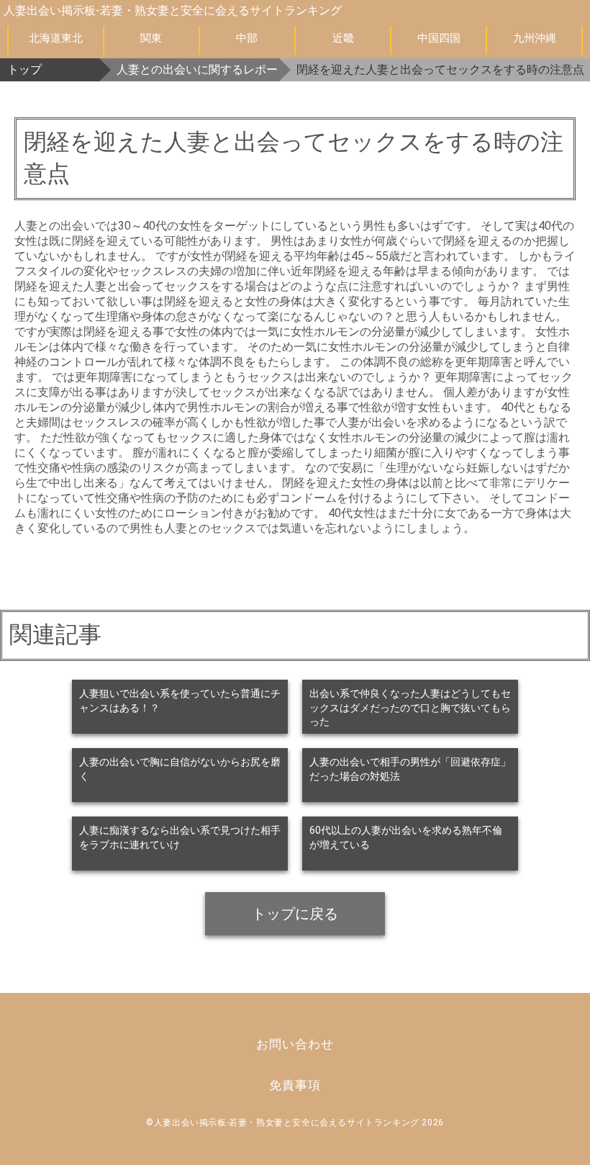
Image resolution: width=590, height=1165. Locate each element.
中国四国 (438, 38)
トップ (24, 69)
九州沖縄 (534, 38)
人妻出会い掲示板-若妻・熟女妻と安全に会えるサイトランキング (173, 10)
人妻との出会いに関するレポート (198, 69)
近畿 (343, 38)
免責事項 (294, 1085)
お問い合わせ (294, 1044)
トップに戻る (295, 913)
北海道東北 (56, 38)
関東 (151, 38)
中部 (247, 38)
